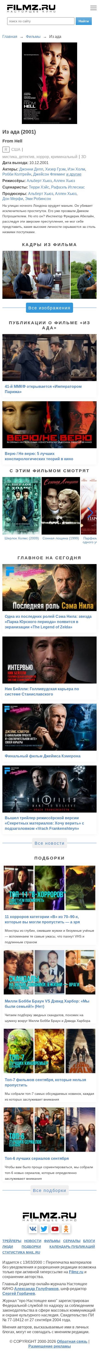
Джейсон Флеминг (49, 174)
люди (7, 1247)
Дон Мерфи (12, 199)
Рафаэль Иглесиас (68, 187)
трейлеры (11, 1241)
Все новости (50, 843)
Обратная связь (72, 1341)
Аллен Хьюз (64, 181)
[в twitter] (44, 1229)
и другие (73, 174)
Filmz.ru (76, 1272)
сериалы (71, 1241)
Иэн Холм (76, 169)
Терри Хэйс (39, 187)
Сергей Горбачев (18, 1293)
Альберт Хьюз (39, 181)
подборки (31, 1247)
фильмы (52, 1241)
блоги (89, 1241)
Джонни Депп (31, 169)
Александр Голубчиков (36, 1289)
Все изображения (49, 308)
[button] (90, 275)
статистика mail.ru (21, 1252)
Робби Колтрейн (16, 174)
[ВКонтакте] (33, 1229)
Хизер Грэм (55, 169)
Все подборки (49, 1190)
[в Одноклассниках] (66, 1229)
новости (32, 1241)
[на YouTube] (55, 1229)
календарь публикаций (72, 1247)
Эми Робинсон (38, 199)
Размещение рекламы (49, 1346)
